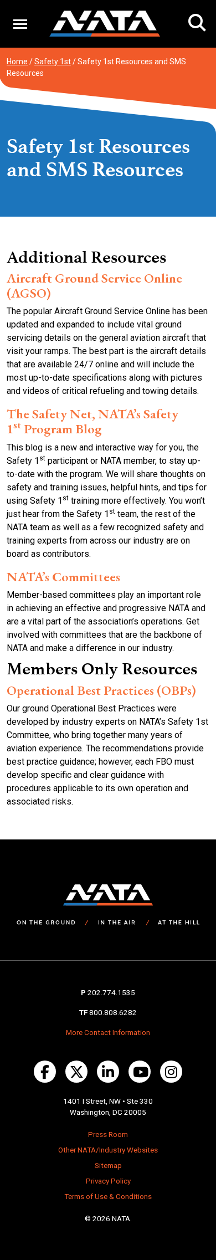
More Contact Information (108, 1032)
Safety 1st (52, 61)
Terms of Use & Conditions (108, 1196)
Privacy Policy (108, 1181)
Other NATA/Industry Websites (108, 1150)
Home (17, 61)
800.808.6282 (113, 1012)
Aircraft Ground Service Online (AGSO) (94, 285)
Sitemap (108, 1165)
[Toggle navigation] (20, 23)
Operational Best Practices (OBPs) (101, 690)
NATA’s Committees (63, 576)
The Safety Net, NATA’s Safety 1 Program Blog (92, 421)
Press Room (108, 1134)
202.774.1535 (111, 992)
